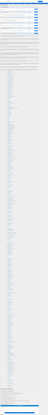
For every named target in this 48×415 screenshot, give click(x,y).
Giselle (8, 197)
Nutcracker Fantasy (10, 278)
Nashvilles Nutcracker (10, 283)
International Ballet (10, 216)
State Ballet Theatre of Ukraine (11, 324)
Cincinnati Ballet (9, 151)
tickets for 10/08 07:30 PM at (13, 9)
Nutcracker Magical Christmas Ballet (12, 284)
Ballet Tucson (9, 115)
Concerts (13, 3)
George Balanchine (10, 205)
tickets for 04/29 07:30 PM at (12, 28)
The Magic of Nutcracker (10, 361)
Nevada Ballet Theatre (10, 275)
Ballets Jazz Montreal (10, 143)
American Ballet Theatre (10, 78)
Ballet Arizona (9, 101)
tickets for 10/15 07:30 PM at (13, 12)
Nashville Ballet (9, 269)
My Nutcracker (9, 263)
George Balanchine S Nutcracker (11, 196)
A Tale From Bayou (10, 72)
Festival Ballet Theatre (10, 191)
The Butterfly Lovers (10, 359)
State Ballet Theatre (10, 325)
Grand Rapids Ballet (10, 199)
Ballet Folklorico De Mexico (10, 108)
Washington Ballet (10, 385)
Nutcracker (9, 285)
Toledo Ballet (9, 376)
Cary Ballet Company (10, 165)
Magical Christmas (10, 253)
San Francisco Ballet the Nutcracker (11, 316)
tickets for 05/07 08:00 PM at (13, 33)
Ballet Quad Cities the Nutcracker (11, 127)
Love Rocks (9, 239)
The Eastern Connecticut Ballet (11, 354)
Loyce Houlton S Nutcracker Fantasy (11, 233)
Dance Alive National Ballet (10, 181)
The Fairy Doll (9, 360)
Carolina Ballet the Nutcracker (11, 145)
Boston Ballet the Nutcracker (11, 121)
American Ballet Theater (10, 77)
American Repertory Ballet (10, 79)
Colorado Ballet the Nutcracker (11, 156)
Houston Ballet (9, 213)
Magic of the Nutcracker (10, 254)
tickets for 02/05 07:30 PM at (11, 25)
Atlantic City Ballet (10, 86)
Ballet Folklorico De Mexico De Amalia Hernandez (13, 107)
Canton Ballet (9, 171)
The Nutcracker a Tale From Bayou (11, 362)
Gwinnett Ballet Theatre (10, 204)
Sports (7, 3)
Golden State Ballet (10, 206)
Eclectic (8, 187)
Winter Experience (10, 386)
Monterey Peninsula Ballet (10, 262)
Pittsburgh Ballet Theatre (10, 302)
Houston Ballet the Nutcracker (11, 212)
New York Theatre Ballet (10, 282)
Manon (8, 242)
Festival (31, 3)
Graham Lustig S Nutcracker (11, 198)
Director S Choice (9, 180)
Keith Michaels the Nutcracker (11, 229)
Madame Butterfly (9, 241)
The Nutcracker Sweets (10, 373)
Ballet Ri (8, 142)
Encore (8, 188)
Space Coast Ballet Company (11, 323)
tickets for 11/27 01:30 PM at (13, 17)
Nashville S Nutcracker (10, 270)
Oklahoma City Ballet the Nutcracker (12, 292)
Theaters (19, 3)
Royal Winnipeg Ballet (10, 309)
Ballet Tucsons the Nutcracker (11, 129)
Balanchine (9, 100)
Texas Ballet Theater (10, 345)
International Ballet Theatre (11, 220)
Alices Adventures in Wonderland (11, 76)
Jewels (8, 222)
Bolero (8, 120)
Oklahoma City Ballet (10, 293)
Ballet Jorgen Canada (10, 134)
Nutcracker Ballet (9, 277)
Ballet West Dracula (10, 130)
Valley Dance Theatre (10, 383)
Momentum (9, 261)
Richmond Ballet (9, 308)
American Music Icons (10, 90)
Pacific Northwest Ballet (10, 299)
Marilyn (8, 255)
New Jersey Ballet (9, 271)
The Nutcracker (9, 348)
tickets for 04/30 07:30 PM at (12, 30)
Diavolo (8, 179)
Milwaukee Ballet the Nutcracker (11, 248)
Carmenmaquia (9, 164)
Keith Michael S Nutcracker (11, 230)
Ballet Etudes (9, 106)
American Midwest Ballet (10, 85)
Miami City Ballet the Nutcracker (11, 246)
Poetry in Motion (9, 306)
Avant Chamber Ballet (10, 97)
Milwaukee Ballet (9, 249)
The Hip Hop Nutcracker (10, 347)
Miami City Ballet (9, 247)
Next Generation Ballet (10, 290)
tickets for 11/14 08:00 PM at (13, 14)
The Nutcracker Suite (10, 366)
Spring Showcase (9, 338)
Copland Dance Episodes (10, 172)
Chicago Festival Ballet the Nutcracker (12, 150)
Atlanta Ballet (9, 83)
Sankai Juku (9, 331)
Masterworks (9, 267)
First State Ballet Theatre (10, 190)
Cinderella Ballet (9, 152)
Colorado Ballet (9, 157)
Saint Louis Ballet (9, 332)
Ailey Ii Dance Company (10, 91)
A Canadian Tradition (10, 71)
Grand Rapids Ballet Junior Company (12, 203)
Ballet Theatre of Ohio (10, 136)
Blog (36, 3)
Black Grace (9, 137)
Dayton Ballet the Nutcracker (11, 174)
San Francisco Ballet (10, 317)
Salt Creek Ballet (9, 330)
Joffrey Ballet (9, 224)
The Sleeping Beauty (10, 374)
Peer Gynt (9, 300)
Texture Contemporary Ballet (11, 353)
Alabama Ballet (9, 98)
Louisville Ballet (9, 238)
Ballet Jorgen (9, 135)
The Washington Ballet (10, 368)
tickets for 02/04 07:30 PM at (12, 22)
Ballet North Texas (10, 141)
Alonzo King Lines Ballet (10, 84)
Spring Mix (9, 339)
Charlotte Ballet (9, 149)
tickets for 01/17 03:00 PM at (12, 20)
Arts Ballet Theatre (10, 93)
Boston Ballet (9, 122)
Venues (25, 3)
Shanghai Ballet (9, 318)
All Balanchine (9, 92)
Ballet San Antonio (10, 114)
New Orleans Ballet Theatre (11, 276)
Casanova (9, 163)
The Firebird (9, 375)
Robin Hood (9, 310)
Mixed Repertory (9, 260)
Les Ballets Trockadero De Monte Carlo (12, 232)
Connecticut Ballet (10, 166)
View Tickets (36, 17)
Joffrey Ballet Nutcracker (10, 223)
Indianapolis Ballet (10, 215)
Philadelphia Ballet (10, 301)
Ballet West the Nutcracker (10, 128)
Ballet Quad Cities (9, 113)
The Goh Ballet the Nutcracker (11, 346)
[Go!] (40, 1)
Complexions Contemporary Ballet (11, 158)
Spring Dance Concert (10, 337)
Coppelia (9, 159)
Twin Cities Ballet (9, 352)
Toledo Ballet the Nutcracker (11, 367)
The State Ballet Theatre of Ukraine (11, 355)
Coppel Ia (9, 170)
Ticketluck (11, 1)
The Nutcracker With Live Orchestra (11, 369)
